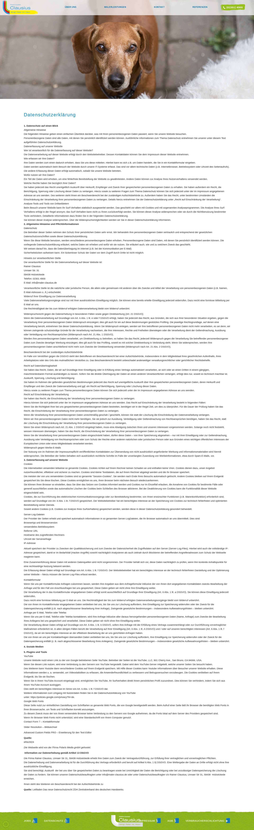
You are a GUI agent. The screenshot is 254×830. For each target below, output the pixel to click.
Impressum (147, 820)
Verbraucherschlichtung (205, 820)
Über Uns (70, 7)
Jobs (27, 820)
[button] (6, 824)
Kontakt (159, 7)
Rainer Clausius (34, 7)
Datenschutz (53, 820)
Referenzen (199, 7)
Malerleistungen (115, 7)
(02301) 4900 (232, 7)
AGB (170, 820)
